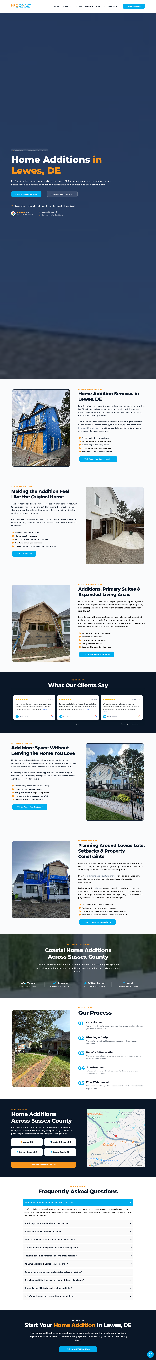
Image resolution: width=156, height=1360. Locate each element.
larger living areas (41, 793)
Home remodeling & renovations (96, 448)
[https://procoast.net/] (21, 6)
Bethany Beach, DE (28, 1152)
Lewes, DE (28, 1142)
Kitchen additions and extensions (96, 633)
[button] (92, 6)
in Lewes (98, 888)
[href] (116, 1138)
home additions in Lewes (90, 428)
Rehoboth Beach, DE (61, 1142)
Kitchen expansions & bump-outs (96, 441)
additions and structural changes (102, 876)
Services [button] (67, 6)
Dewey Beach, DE (61, 1152)
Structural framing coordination (28, 543)
